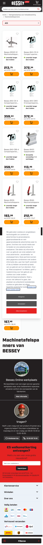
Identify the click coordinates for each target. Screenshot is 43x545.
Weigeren (21, 297)
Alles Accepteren (21, 311)
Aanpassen (21, 304)
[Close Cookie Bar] (38, 228)
